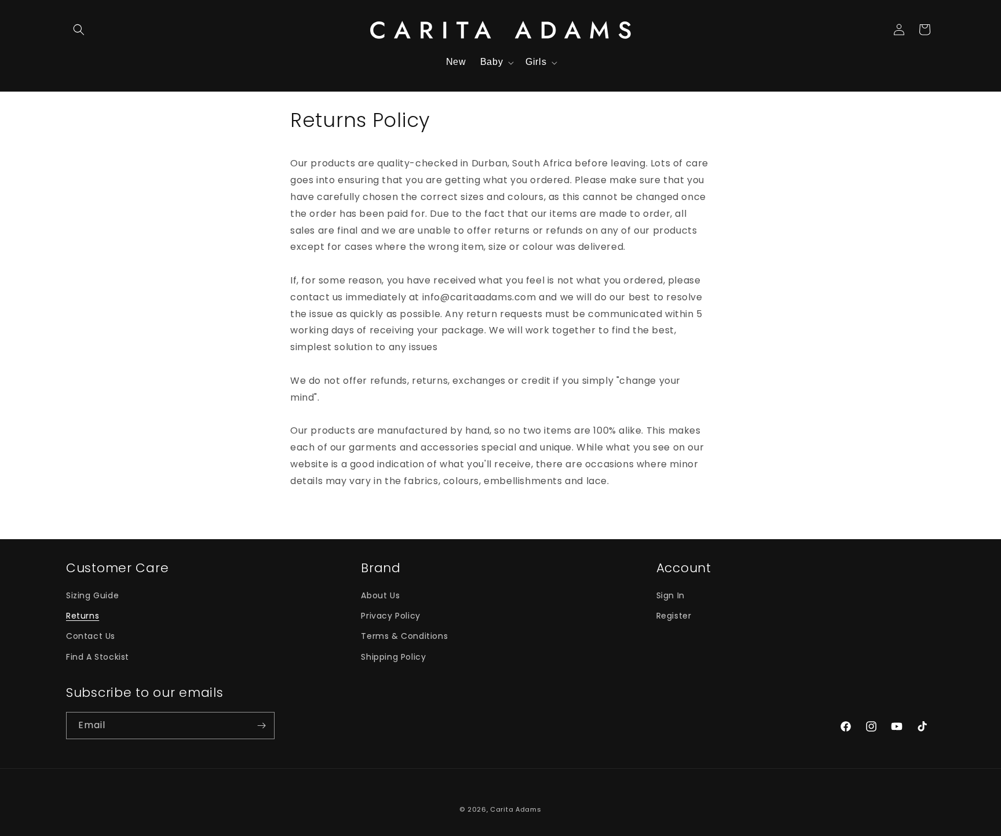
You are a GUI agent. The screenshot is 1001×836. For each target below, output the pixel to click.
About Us (380, 595)
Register (674, 615)
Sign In (670, 595)
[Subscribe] (261, 725)
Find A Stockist (97, 657)
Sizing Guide (92, 595)
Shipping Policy (393, 657)
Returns (82, 615)
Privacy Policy (390, 615)
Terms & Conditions (404, 636)
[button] (79, 29)
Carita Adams (515, 809)
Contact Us (90, 636)
